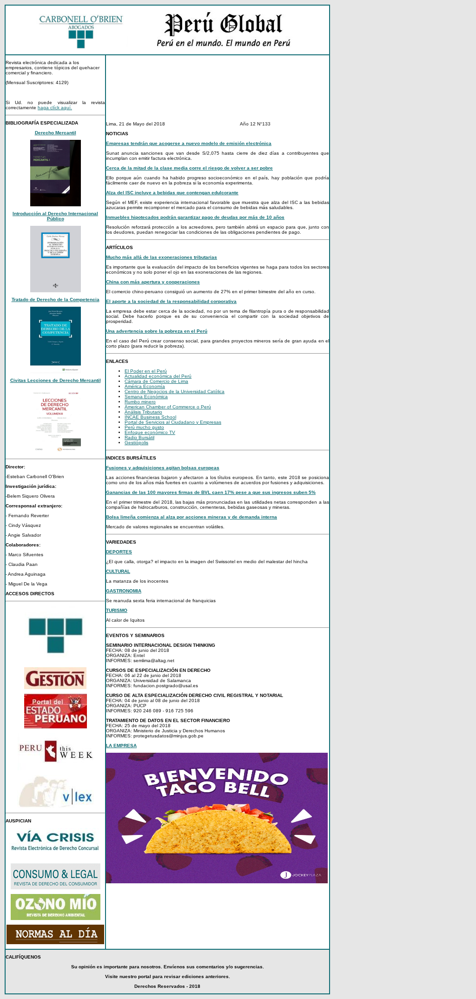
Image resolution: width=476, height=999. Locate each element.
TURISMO (116, 610)
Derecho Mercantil (55, 132)
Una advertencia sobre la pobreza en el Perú (156, 331)
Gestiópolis (136, 442)
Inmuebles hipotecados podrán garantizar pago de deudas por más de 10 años (195, 217)
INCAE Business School (150, 417)
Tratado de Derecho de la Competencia (55, 299)
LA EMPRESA (121, 745)
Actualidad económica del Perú (158, 376)
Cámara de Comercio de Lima (156, 381)
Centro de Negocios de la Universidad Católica (175, 391)
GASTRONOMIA (123, 590)
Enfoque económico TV (150, 432)
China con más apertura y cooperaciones (153, 281)
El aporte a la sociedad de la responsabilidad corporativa (171, 301)
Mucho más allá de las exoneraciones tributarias (161, 257)
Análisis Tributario (143, 411)
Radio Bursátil (139, 437)
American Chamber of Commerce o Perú (168, 406)
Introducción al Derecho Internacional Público (55, 216)
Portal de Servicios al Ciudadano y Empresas (173, 422)
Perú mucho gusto (144, 427)
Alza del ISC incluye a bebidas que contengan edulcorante (172, 192)
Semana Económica (146, 396)
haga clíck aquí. (55, 107)
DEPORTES (119, 551)
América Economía (145, 386)
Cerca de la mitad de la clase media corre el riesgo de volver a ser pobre (189, 168)
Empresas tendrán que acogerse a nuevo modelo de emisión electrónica (188, 143)
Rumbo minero (140, 401)
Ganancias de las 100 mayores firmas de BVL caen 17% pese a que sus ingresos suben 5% (211, 492)
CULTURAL (118, 571)
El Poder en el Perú (146, 371)
